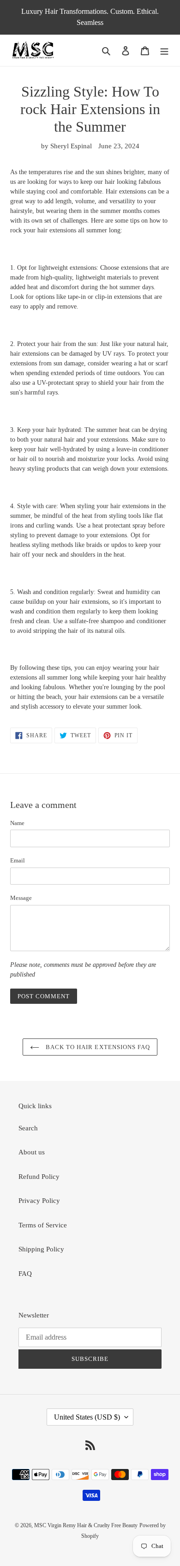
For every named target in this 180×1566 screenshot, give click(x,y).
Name (17, 822)
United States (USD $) (87, 1417)
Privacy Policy (39, 1200)
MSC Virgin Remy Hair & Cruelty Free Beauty (86, 1525)
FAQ (25, 1273)
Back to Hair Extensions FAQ (97, 1047)
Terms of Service (42, 1225)
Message (21, 897)
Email (17, 860)
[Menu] (164, 50)
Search (28, 1128)
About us (31, 1152)
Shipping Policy (41, 1249)
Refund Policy (39, 1176)
